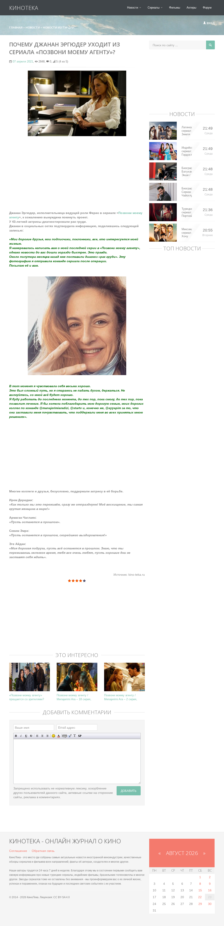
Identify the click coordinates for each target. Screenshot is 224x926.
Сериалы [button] (154, 7)
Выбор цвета (58, 736)
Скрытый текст (64, 736)
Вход (210, 23)
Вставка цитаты (69, 736)
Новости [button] (133, 7)
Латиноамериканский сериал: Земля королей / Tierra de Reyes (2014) (187, 131)
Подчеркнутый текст (26, 736)
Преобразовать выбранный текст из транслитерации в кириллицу (74, 736)
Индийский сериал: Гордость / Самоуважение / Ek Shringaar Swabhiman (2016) (187, 151)
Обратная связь (43, 851)
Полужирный (16, 736)
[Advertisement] (77, 171)
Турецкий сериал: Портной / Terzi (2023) (187, 212)
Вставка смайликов (53, 736)
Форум (207, 7)
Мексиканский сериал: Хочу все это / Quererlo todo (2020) (187, 233)
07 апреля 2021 (23, 61)
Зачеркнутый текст (31, 736)
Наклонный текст (21, 736)
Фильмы (174, 7)
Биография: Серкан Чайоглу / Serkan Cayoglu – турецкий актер (187, 192)
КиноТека (23, 7)
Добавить (128, 791)
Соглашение (18, 851)
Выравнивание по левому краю (37, 736)
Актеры (191, 7)
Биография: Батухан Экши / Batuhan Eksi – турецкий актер (187, 171)
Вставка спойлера (79, 736)
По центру (42, 736)
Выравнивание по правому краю (47, 736)
